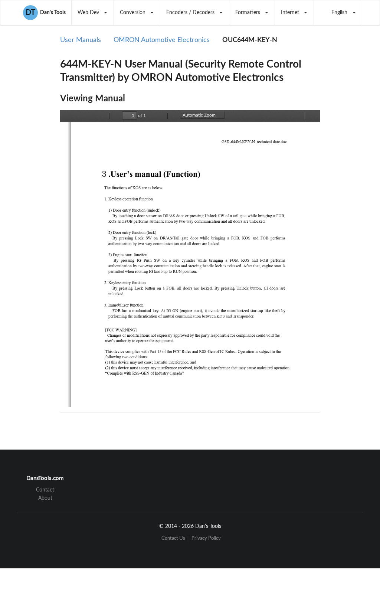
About (45, 498)
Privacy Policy (206, 538)
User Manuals (80, 40)
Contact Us (173, 538)
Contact (45, 490)
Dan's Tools (46, 12)
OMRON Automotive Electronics (162, 40)
